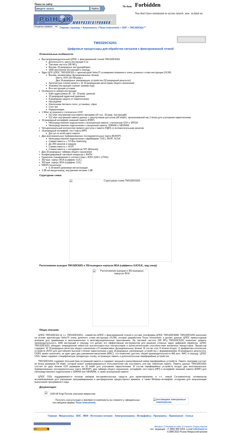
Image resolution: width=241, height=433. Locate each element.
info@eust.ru (200, 429)
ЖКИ (85, 415)
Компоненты (90, 27)
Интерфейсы (144, 415)
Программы (160, 415)
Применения (176, 415)
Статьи (189, 415)
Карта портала (200, 427)
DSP (124, 27)
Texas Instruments (109, 27)
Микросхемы (66, 415)
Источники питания (101, 415)
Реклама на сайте (174, 427)
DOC (78, 415)
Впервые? (159, 427)
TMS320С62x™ (138, 27)
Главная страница (70, 27)
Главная (52, 415)
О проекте (187, 427)
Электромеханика (125, 415)
